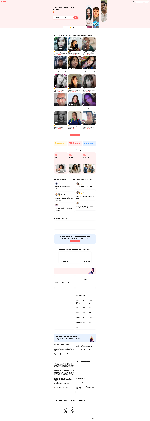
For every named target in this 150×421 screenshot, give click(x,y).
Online (68, 282)
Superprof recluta (58, 407)
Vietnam (84, 327)
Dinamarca (77, 300)
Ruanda (84, 322)
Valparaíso (72, 405)
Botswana (84, 295)
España (90, 301)
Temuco (62, 281)
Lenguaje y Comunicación (90, 285)
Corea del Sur (78, 299)
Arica (71, 408)
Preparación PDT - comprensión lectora (85, 281)
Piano (64, 406)
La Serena (72, 410)
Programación (65, 412)
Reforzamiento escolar (66, 413)
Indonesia (84, 307)
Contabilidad (65, 411)
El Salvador (90, 300)
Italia (89, 308)
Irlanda (90, 307)
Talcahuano (56, 281)
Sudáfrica (90, 323)
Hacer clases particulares (139, 1)
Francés (64, 409)
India (77, 307)
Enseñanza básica (57, 291)
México (90, 313)
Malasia (84, 312)
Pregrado (69, 291)
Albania (77, 291)
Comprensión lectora (79, 278)
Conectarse (146, 1)
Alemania (84, 291)
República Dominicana (79, 322)
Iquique (72, 413)
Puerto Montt (72, 406)
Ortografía (90, 278)
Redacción (77, 281)
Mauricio (84, 313)
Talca (72, 409)
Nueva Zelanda (78, 317)
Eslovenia (84, 301)
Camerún (90, 296)
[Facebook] (92, 418)
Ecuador (84, 300)
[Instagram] (93, 418)
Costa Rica (84, 299)
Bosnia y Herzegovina (79, 295)
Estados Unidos (78, 303)
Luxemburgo (77, 312)
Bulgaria (77, 296)
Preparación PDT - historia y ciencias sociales (85, 279)
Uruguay (77, 327)
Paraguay (90, 318)
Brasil (89, 295)
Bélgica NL (84, 294)
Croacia (90, 299)
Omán (83, 317)
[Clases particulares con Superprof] (3, 1)
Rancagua (72, 411)
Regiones (57, 406)
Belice (90, 294)
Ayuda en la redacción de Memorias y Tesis (85, 283)
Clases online (57, 405)
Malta (90, 312)
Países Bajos (90, 317)
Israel (83, 308)
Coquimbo (72, 407)
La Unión (69, 281)
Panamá (84, 318)
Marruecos (77, 313)
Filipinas (90, 303)
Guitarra (65, 407)
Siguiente (75, 392)
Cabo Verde (84, 296)
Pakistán (77, 318)
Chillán (56, 278)
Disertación (90, 281)
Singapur (84, 323)
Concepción (63, 278)
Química (65, 410)
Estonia (84, 303)
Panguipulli (63, 282)
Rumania (90, 322)
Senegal (77, 323)
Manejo (64, 405)
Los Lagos (56, 282)
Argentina (90, 291)
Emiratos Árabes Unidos (78, 302)
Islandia (77, 308)
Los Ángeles (69, 278)
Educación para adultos (63, 292)
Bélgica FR (77, 294)
